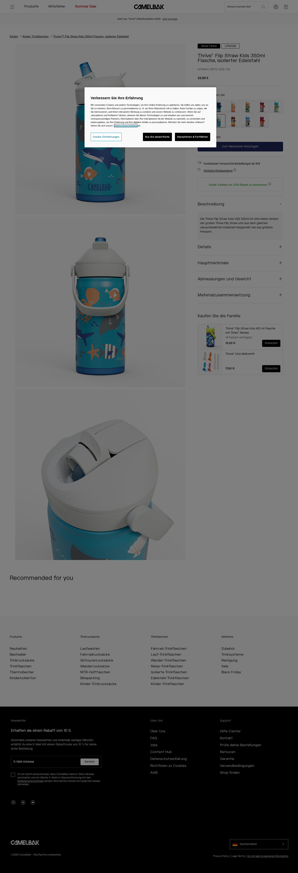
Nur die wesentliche (157, 136)
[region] (150, 117)
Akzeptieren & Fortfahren (192, 136)
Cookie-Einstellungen (106, 136)
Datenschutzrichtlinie (125, 125)
